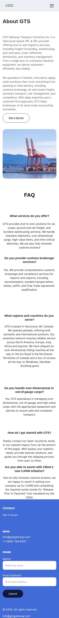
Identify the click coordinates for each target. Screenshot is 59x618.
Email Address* (12, 575)
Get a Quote (16, 118)
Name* (7, 559)
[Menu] (52, 5)
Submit (13, 593)
